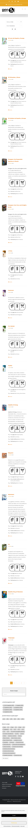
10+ (15, 729)
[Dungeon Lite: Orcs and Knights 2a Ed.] (4, 208)
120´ (23, 719)
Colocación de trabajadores (19, 744)
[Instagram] (20, 776)
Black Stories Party (7, 740)
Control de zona (17, 755)
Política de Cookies (7, 826)
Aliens (4, 735)
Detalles (10, 68)
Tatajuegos (11, 637)
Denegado (14, 819)
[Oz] (4, 547)
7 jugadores (5, 729)
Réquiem (10, 453)
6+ (23, 727)
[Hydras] (4, 368)
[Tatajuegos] (4, 640)
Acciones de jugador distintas (17, 731)
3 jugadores (18, 707)
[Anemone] (4, 293)
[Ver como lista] (15, 29)
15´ (4, 719)
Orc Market (11, 326)
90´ (18, 719)
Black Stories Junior (15, 738)
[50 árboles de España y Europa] (4, 121)
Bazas (19, 735)
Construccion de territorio (8, 748)
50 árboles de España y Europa (17, 118)
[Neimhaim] (4, 497)
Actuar (22, 733)
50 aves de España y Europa (16, 38)
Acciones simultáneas (8, 733)
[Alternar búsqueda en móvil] (22, 9)
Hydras (10, 365)
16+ (4, 731)
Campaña (5, 742)
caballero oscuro (17, 740)
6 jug (20, 727)
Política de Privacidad (7, 784)
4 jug (4, 727)
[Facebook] (15, 776)
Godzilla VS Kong (13, 405)
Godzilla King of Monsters (15, 591)
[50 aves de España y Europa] (4, 41)
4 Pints (10, 251)
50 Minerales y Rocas (14, 77)
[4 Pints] (4, 253)
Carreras (12, 742)
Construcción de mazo (8, 750)
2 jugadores (8, 707)
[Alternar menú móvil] (25, 9)
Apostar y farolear (12, 735)
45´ (11, 719)
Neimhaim (11, 494)
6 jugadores (8, 711)
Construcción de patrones (9, 753)
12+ (19, 729)
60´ (15, 719)
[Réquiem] (4, 455)
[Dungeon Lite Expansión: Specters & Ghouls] (4, 162)
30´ (7, 719)
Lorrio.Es (19, 801)
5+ (16, 727)
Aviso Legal (22, 826)
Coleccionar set (6, 744)
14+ (23, 729)
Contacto (4, 788)
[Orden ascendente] (21, 22)
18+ (8, 731)
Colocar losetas (6, 746)
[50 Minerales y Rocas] (4, 80)
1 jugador (19, 705)
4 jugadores (8, 709)
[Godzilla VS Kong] (4, 407)
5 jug (12, 727)
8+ (11, 729)
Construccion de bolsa (17, 746)
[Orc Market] (4, 329)
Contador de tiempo (7, 755)
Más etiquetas (5, 758)
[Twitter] (18, 776)
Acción (16, 733)
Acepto (14, 815)
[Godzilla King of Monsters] (4, 594)
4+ (8, 727)
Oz (9, 544)
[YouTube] (23, 776)
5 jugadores (18, 709)
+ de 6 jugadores (9, 705)
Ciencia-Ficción (19, 742)
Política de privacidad (15, 826)
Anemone (11, 290)
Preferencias (14, 822)
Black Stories (6, 738)
